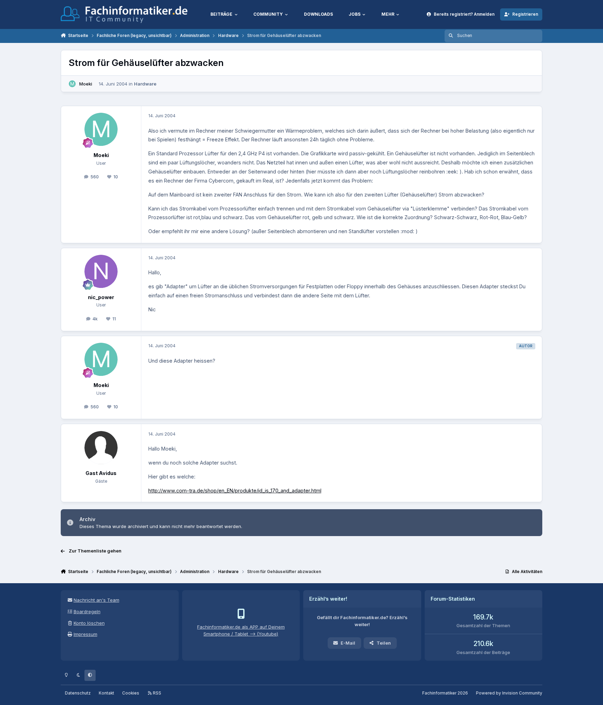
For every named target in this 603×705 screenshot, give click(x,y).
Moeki (85, 84)
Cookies (130, 693)
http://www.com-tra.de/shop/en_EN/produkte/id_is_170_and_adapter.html (234, 490)
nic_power (101, 297)
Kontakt (106, 693)
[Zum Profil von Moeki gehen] (72, 83)
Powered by (509, 693)
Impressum (85, 634)
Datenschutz (78, 693)
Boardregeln (87, 611)
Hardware (145, 84)
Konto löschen (89, 623)
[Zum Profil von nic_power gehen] (101, 271)
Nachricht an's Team (96, 600)
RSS (156, 693)
